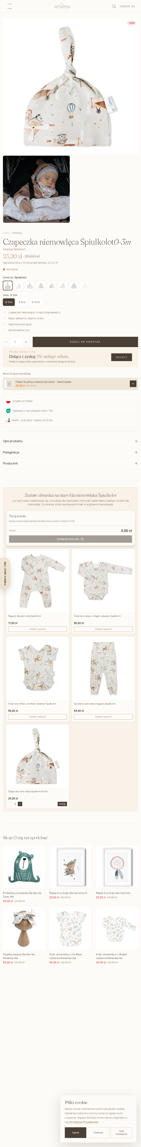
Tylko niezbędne (121, 1132)
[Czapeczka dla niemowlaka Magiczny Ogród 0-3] (19, 285)
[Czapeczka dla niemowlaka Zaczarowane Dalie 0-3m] (52, 285)
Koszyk (127, 6)
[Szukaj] (114, 6)
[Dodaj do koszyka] (133, 383)
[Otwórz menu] (10, 6)
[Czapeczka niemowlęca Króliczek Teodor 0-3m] (74, 285)
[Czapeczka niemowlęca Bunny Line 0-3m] (85, 285)
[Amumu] (62, 6)
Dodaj (62, 803)
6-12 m (36, 302)
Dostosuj (98, 1132)
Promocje (17, 233)
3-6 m (22, 302)
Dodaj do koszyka (85, 341)
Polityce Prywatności (85, 1122)
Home (6, 233)
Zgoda (75, 1132)
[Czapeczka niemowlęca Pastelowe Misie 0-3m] (30, 285)
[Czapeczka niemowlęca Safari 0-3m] (41, 285)
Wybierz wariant (37, 629)
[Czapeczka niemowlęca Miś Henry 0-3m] (63, 285)
